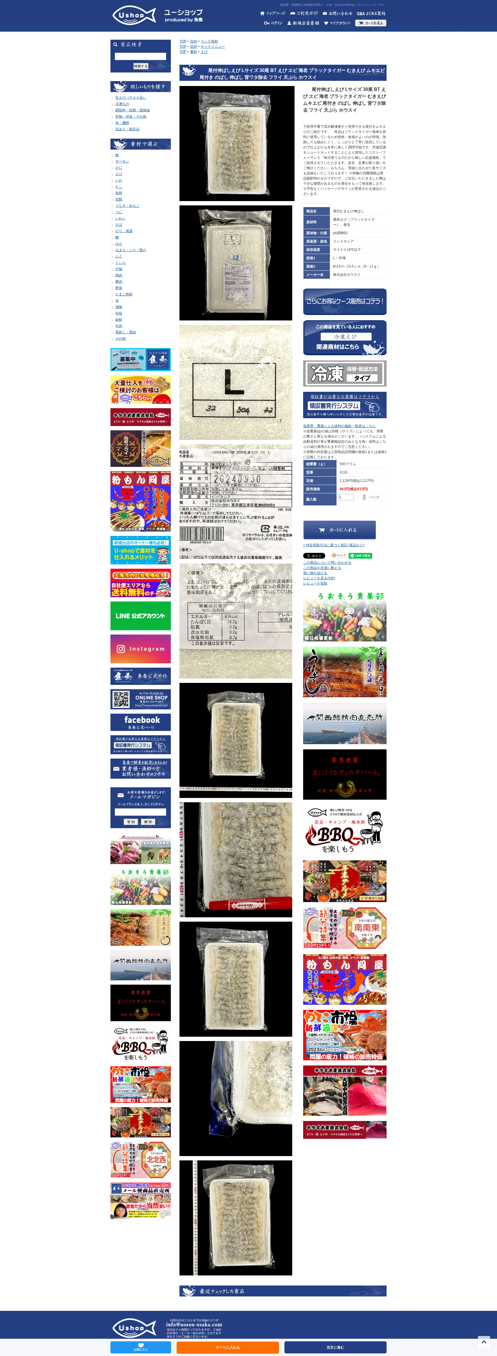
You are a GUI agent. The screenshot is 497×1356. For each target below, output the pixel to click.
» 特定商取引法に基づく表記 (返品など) (333, 545)
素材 (193, 52)
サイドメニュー (213, 47)
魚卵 (118, 193)
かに (118, 168)
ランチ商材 (209, 41)
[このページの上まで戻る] (484, 1343)
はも (118, 244)
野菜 (118, 288)
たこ (118, 187)
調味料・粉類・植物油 (132, 110)
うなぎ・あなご (127, 206)
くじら (120, 263)
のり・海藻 (124, 231)
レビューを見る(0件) (319, 578)
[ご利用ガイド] (304, 14)
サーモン (122, 161)
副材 (118, 320)
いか (118, 180)
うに (118, 212)
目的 (193, 41)
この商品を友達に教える (322, 568)
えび (118, 174)
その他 (120, 339)
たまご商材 (124, 294)
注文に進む (335, 1347)
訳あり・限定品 (127, 129)
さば (118, 225)
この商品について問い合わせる (327, 563)
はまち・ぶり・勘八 (130, 250)
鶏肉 (118, 275)
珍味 (118, 313)
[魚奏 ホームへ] (134, 29)
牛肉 (118, 326)
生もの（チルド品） (130, 98)
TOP (182, 41)
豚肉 (118, 282)
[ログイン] (273, 24)
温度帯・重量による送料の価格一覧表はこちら (339, 426)
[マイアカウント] (337, 24)
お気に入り (141, 1349)
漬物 (118, 307)
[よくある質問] (372, 14)
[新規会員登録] (303, 24)
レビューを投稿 (315, 583)
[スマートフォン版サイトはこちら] (140, 707)
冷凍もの (122, 104)
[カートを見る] (371, 24)
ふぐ (118, 256)
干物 (118, 269)
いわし (120, 218)
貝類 (118, 199)
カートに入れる (228, 1347)
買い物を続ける (315, 573)
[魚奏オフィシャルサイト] (140, 682)
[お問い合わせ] (337, 14)
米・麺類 (122, 123)
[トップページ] (273, 14)
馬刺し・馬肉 (125, 332)
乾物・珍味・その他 (130, 116)
